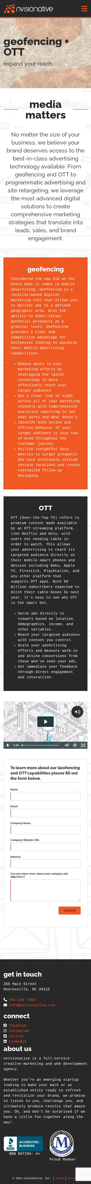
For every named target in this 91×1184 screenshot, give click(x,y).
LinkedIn (18, 1042)
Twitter (16, 1036)
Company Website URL (25, 840)
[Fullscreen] (83, 745)
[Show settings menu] (75, 745)
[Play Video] (8, 745)
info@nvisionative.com (32, 1005)
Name (14, 789)
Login (3, 1180)
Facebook (18, 1026)
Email (13, 806)
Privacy (73, 1178)
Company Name (20, 823)
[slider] (41, 745)
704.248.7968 (22, 1000)
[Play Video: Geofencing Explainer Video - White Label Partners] (45, 721)
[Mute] (66, 745)
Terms (59, 1178)
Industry (15, 856)
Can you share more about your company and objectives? (39, 875)
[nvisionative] (28, 8)
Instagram (19, 1031)
